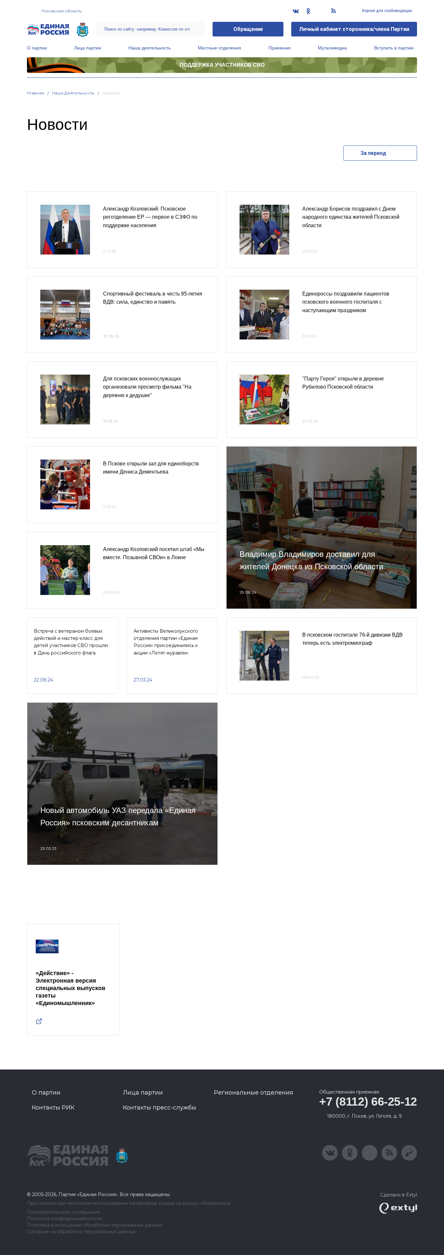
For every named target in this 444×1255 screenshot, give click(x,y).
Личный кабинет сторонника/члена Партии (354, 29)
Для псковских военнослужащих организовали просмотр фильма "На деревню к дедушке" (147, 387)
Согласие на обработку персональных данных (81, 1231)
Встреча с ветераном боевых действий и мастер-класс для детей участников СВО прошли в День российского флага (71, 642)
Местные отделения (219, 47)
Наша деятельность (149, 47)
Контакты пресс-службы (159, 1107)
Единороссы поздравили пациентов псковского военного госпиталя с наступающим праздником (345, 302)
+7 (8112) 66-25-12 (368, 1101)
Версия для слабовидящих (386, 10)
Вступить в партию (394, 47)
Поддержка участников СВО (222, 65)
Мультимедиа (332, 47)
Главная (35, 92)
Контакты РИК (53, 1107)
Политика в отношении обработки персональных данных (94, 1225)
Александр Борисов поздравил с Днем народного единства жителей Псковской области (350, 217)
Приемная (279, 47)
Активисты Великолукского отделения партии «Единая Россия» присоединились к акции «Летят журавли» (166, 642)
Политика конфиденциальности (64, 1218)
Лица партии (87, 47)
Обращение (248, 29)
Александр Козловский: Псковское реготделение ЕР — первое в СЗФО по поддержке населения (150, 217)
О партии (37, 47)
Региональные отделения (253, 1092)
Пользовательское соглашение (63, 1212)
